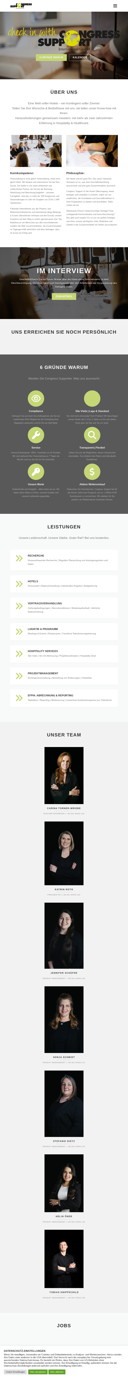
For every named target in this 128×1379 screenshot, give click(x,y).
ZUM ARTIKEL (64, 296)
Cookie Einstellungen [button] (15, 1372)
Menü (114, 6)
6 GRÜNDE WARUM (51, 57)
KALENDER (80, 57)
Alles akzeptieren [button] (38, 1372)
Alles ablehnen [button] (57, 1372)
